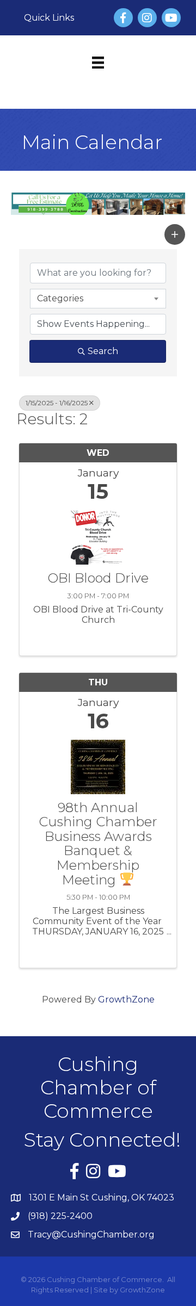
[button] (174, 234)
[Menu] (98, 62)
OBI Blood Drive (98, 578)
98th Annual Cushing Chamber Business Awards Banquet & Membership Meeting (98, 844)
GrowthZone (126, 999)
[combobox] (98, 298)
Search (103, 351)
